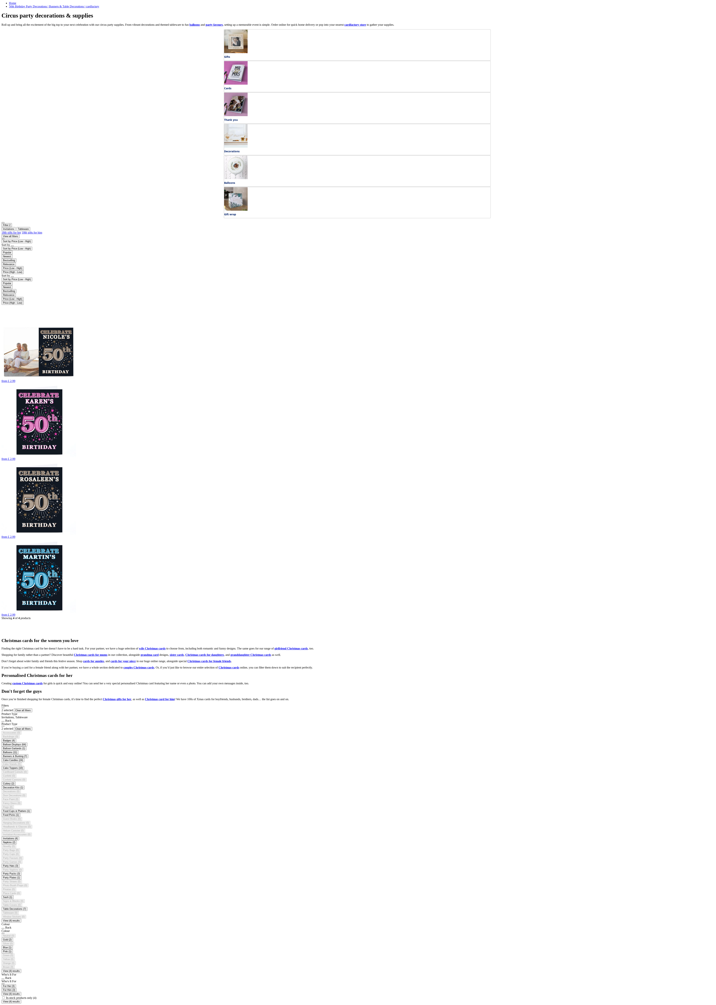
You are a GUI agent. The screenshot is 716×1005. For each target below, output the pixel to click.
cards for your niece (123, 661)
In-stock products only (21, 997)
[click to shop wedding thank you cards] (236, 115)
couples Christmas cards (138, 667)
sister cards (177, 654)
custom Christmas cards (27, 683)
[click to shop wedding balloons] (236, 178)
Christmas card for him (160, 699)
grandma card (150, 654)
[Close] (2, 707)
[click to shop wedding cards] (236, 83)
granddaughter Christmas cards (250, 654)
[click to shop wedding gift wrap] (236, 209)
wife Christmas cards (152, 648)
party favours (214, 24)
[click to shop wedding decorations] (236, 146)
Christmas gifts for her (117, 699)
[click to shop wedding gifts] (236, 52)
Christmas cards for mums (90, 654)
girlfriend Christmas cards (291, 648)
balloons (194, 24)
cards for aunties (93, 661)
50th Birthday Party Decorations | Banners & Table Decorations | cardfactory (54, 6)
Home (12, 3)
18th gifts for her (11, 232)
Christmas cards (229, 667)
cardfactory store (355, 24)
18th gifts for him (32, 232)
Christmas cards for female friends (209, 661)
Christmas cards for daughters (204, 654)
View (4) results (11, 920)
